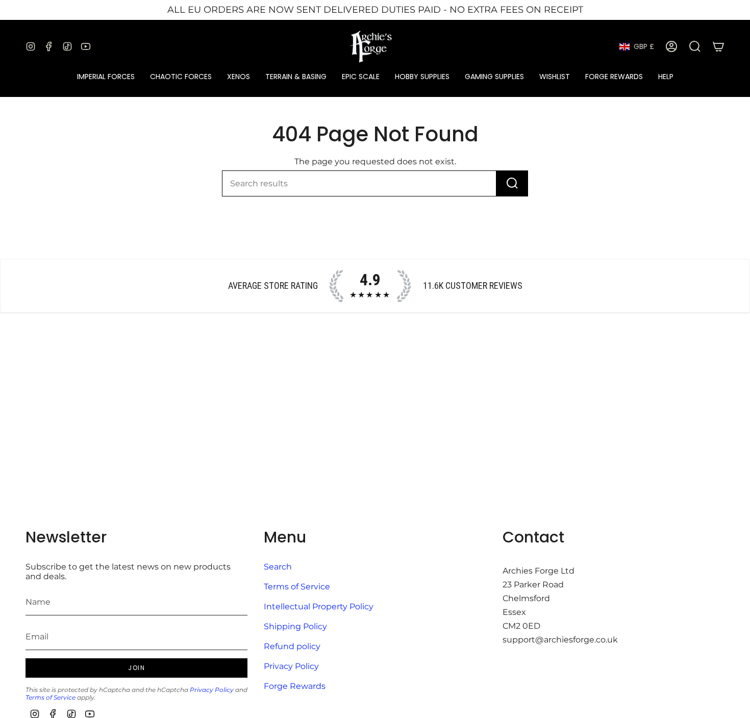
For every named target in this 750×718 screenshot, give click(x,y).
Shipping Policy (295, 626)
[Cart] (718, 46)
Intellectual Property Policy (318, 606)
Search (278, 567)
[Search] (512, 183)
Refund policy (292, 646)
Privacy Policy (212, 690)
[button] (105, 77)
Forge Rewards (295, 686)
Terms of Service (51, 697)
